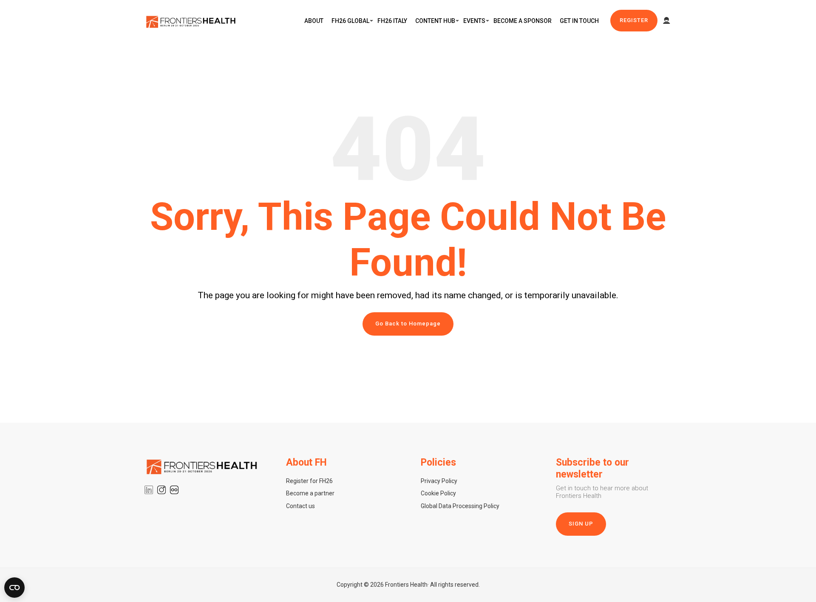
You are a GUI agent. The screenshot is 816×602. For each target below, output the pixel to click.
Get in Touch (579, 20)
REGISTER (634, 20)
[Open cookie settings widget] (14, 587)
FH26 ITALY (392, 20)
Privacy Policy (439, 481)
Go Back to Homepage (408, 323)
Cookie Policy (438, 493)
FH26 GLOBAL (350, 20)
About (313, 20)
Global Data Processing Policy (460, 506)
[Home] (191, 20)
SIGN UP (581, 523)
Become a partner (310, 493)
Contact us (300, 506)
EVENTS (474, 20)
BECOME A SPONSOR (522, 20)
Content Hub (435, 20)
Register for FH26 (309, 481)
